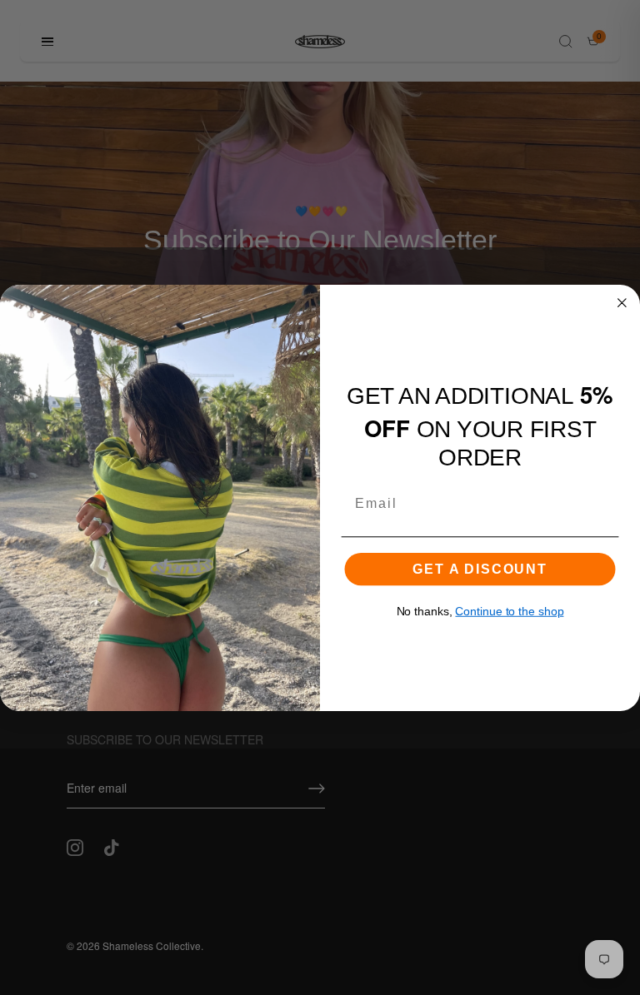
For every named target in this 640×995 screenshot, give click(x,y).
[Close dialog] (622, 302)
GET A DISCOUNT (479, 569)
